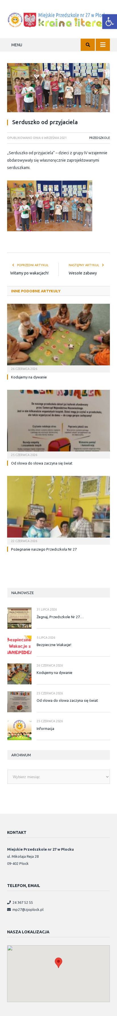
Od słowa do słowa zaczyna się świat (41, 463)
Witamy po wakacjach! (29, 273)
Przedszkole (99, 138)
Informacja (45, 728)
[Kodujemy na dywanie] (58, 337)
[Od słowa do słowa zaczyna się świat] (58, 423)
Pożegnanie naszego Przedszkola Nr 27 (44, 549)
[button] (109, 21)
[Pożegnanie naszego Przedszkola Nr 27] (58, 509)
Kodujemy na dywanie (29, 377)
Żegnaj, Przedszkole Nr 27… (60, 617)
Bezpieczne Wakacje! (54, 645)
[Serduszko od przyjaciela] (58, 88)
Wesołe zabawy (83, 273)
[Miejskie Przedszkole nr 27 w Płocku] (58, 19)
